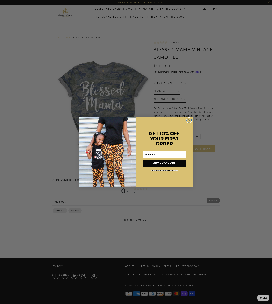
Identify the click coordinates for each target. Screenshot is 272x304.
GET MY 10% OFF (164, 163)
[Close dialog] (189, 120)
